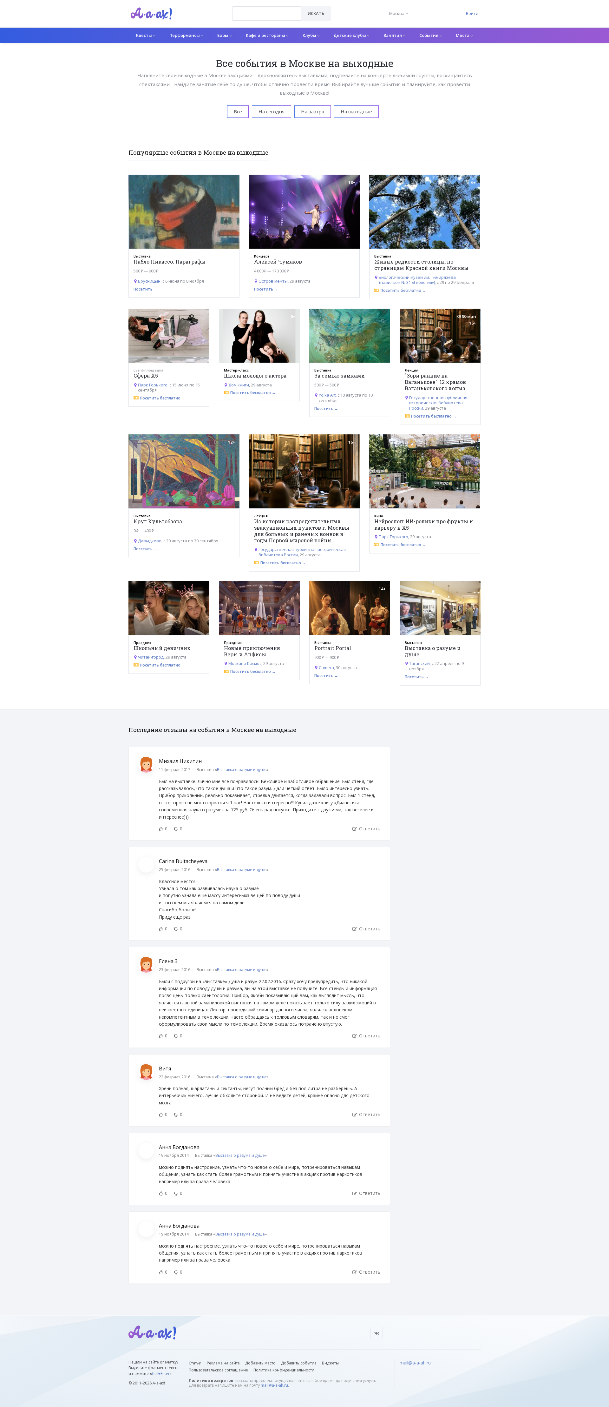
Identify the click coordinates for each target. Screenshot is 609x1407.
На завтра (312, 111)
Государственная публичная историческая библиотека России (438, 403)
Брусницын (149, 281)
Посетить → (145, 289)
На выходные (356, 111)
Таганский (419, 663)
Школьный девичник (162, 648)
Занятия (393, 35)
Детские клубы (350, 35)
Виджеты (330, 1363)
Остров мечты (273, 281)
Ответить (369, 829)
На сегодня (272, 111)
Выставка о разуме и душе (433, 651)
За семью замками (339, 375)
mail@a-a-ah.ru (274, 1385)
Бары (223, 35)
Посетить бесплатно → (403, 290)
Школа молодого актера (255, 375)
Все (238, 111)
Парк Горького (152, 385)
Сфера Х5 (146, 375)
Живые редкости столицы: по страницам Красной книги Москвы (421, 264)
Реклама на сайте (223, 1363)
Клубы (310, 35)
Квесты (144, 35)
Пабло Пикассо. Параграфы (170, 261)
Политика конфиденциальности (283, 1370)
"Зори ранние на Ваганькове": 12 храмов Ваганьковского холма (435, 382)
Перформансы (185, 35)
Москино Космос (244, 663)
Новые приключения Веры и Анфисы (252, 651)
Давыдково (149, 541)
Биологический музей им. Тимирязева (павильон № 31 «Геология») (417, 279)
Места (463, 35)
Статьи (195, 1363)
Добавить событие (299, 1363)
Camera (326, 667)
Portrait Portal (332, 648)
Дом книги (238, 385)
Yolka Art (327, 395)
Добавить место (260, 1363)
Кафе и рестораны (266, 35)
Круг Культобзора (158, 521)
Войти (472, 13)
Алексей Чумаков (278, 261)
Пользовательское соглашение (218, 1370)
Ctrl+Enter (161, 1373)
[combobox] (266, 13)
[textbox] (267, 9)
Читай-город (151, 657)
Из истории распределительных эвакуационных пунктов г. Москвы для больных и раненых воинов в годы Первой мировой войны (301, 531)
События (429, 35)
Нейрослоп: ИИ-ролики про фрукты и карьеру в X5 (423, 524)
